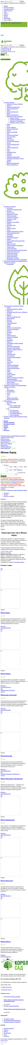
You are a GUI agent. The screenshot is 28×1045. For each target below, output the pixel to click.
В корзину (3, 476)
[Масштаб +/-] (6, 1042)
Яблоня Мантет (6, 942)
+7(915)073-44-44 (16, 23)
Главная (3, 436)
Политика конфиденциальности (12, 1020)
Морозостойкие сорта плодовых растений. (14, 1009)
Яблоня (25, 490)
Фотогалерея (7, 1033)
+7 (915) (6, 50)
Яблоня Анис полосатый (8, 695)
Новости (6, 1030)
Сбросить (19, 470)
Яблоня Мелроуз (5, 442)
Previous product (5, 439)
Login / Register (8, 20)
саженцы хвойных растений (16, 479)
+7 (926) (6, 48)
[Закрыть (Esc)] (1, 1042)
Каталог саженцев (9, 1028)
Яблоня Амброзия (5, 448)
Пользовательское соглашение (12, 1022)
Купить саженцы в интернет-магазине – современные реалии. (14, 1000)
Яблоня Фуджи (5, 674)
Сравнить (3, 488)
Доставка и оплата (19, 562)
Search (21, 1)
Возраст (6, 465)
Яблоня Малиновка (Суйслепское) (12, 779)
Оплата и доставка (9, 496)
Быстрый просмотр (6, 628)
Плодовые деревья (10, 436)
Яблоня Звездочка (7, 881)
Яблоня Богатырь (6, 756)
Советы (6, 1031)
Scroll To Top (4, 1040)
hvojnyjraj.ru (15, 482)
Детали (6, 494)
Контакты (6, 1036)
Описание (6, 493)
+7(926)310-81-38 (6, 23)
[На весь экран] (4, 1042)
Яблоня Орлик (5, 613)
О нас (5, 1034)
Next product (4, 445)
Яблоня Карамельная (8, 820)
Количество (22, 472)
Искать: (3, 1)
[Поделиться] (2, 1042)
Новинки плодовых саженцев (15, 490)
